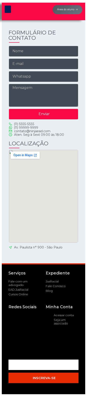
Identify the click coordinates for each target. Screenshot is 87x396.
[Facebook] (14, 318)
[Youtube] (14, 331)
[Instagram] (14, 344)
